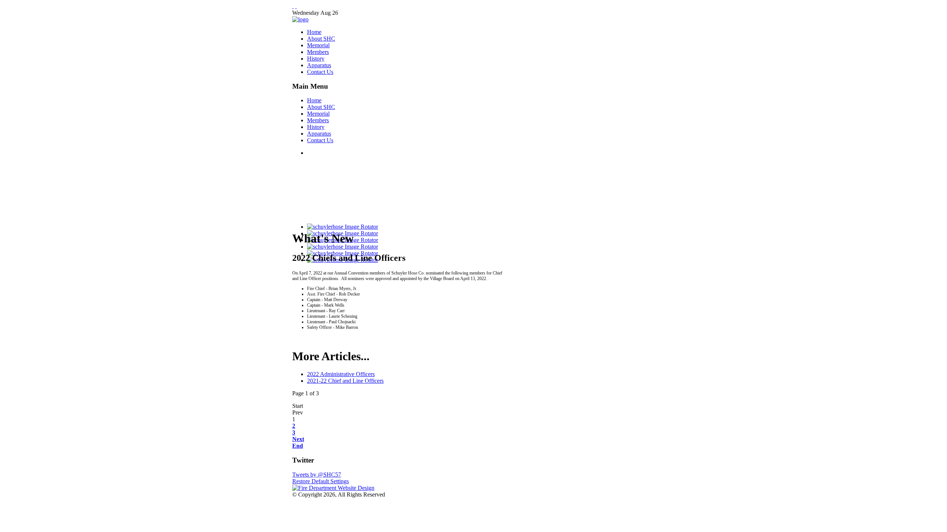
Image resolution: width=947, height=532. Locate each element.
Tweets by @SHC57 (316, 474)
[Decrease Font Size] (296, 6)
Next (298, 439)
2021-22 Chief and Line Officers (345, 381)
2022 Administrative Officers (341, 374)
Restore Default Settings (320, 481)
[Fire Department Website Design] (333, 488)
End (297, 446)
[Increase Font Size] (293, 6)
